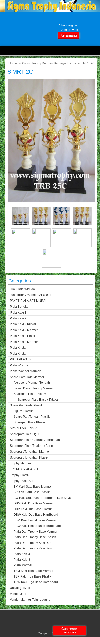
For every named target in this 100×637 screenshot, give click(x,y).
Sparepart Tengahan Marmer (30, 451)
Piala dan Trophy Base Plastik (35, 537)
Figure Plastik (23, 411)
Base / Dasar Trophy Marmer (34, 388)
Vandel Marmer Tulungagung (30, 600)
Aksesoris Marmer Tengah (32, 382)
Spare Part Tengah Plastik (32, 416)
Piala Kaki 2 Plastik (23, 336)
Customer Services (69, 630)
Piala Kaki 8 (22, 559)
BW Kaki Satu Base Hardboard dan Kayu (42, 498)
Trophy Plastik (19, 475)
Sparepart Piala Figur (24, 434)
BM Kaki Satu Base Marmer (33, 486)
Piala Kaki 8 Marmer (24, 342)
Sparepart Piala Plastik (29, 422)
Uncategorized (20, 588)
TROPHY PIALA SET (24, 469)
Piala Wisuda (19, 365)
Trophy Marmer (20, 463)
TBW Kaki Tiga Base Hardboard (36, 582)
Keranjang (68, 35)
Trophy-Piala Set (21, 481)
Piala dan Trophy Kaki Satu (33, 548)
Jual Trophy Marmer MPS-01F (31, 295)
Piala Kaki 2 (18, 318)
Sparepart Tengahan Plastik (29, 457)
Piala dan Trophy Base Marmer (35, 531)
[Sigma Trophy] (50, 11)
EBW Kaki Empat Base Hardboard (37, 526)
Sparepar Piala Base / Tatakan (38, 399)
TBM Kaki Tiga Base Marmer (33, 571)
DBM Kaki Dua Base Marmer (34, 503)
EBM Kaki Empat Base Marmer (35, 520)
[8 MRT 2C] (51, 201)
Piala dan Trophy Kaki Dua (33, 543)
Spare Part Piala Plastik (26, 405)
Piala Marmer (23, 565)
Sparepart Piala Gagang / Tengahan (35, 440)
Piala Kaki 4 (22, 554)
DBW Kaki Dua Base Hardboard (36, 514)
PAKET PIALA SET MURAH (29, 301)
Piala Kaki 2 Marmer (24, 330)
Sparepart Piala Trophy (30, 394)
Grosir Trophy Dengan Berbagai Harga (49, 63)
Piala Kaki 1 (18, 312)
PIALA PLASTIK (21, 359)
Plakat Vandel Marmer (25, 371)
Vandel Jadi (18, 594)
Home (12, 63)
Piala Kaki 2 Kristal (23, 324)
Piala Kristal (18, 348)
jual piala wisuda (22, 289)
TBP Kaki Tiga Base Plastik (32, 576)
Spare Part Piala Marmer (27, 377)
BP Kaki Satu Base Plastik (32, 492)
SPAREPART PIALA (23, 428)
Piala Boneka (19, 306)
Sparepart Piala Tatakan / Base (31, 446)
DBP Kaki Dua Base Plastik (33, 509)
